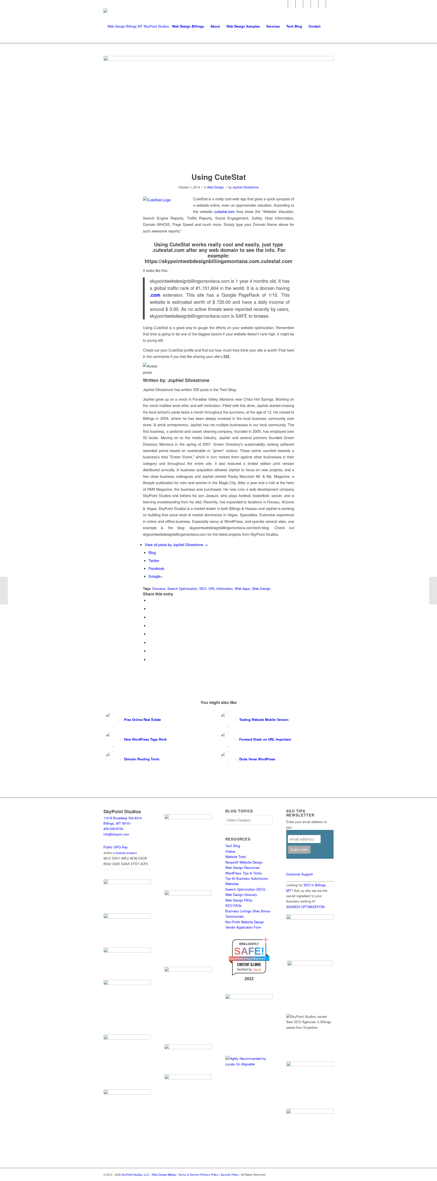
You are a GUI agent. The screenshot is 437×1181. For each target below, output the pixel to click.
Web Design (215, 187)
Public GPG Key (115, 847)
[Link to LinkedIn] (299, 4)
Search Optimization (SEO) (245, 889)
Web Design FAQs (238, 900)
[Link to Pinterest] (314, 4)
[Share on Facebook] (149, 600)
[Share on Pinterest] (149, 625)
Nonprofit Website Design (244, 862)
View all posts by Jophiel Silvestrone (176, 544)
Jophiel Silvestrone (245, 187)
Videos (230, 851)
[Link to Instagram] (307, 4)
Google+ (155, 576)
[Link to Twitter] (291, 4)
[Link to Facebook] (284, 4)
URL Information (220, 588)
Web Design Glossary (241, 894)
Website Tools (235, 856)
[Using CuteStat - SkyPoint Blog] (218, 110)
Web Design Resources (242, 867)
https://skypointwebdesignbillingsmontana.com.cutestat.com (218, 261)
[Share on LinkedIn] (149, 633)
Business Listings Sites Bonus (247, 911)
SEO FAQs (233, 905)
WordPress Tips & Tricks (243, 873)
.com (155, 294)
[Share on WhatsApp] (149, 617)
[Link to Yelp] (330, 4)
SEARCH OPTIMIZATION (305, 906)
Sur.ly (257, 969)
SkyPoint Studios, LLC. (136, 1174)
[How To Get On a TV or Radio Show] (433, 591)
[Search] (329, 26)
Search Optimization (182, 588)
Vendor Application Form (243, 927)
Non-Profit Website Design (244, 921)
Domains (158, 588)
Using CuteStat (218, 176)
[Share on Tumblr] (149, 642)
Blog (152, 552)
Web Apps (242, 588)
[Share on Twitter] (149, 608)
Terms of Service (188, 1174)
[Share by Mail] (149, 659)
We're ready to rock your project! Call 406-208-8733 (158, 3)
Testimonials (234, 916)
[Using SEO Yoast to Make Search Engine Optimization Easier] (4, 591)
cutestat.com (224, 211)
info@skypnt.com (116, 834)
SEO (202, 588)
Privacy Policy (209, 1174)
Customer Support (299, 874)
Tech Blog (232, 845)
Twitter (153, 560)
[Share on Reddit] (149, 650)
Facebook (156, 568)
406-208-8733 (113, 828)
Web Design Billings (164, 1174)
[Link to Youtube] (322, 4)
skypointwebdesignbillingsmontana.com (249, 958)
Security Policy (230, 1174)
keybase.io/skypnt (126, 853)
